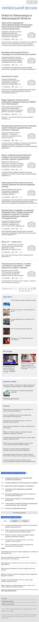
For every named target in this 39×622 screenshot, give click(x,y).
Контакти (4, 598)
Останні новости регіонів (13, 473)
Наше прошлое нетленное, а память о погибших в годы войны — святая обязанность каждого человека (16, 266)
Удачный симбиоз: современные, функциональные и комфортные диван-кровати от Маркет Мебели (19, 385)
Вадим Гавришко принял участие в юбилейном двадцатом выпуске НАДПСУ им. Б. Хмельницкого (19, 102)
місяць (25, 521)
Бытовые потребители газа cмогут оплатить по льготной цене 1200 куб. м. (20, 495)
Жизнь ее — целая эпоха (12, 242)
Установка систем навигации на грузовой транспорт (18, 490)
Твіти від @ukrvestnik (8, 591)
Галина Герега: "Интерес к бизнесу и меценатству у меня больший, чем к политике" (21, 504)
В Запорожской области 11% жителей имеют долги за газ (19, 499)
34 (34, 288)
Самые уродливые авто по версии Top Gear (22, 320)
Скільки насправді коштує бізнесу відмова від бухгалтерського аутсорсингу (17, 415)
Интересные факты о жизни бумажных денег (23, 310)
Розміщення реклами (8, 601)
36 (22, 291)
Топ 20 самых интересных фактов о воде (23, 300)
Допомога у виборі (9, 381)
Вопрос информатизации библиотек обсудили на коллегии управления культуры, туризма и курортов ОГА (16, 157)
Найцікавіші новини (11, 517)
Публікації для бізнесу (11, 399)
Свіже (3, 548)
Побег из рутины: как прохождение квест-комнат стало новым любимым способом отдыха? (18, 443)
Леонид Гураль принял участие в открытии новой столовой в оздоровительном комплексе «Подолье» (19, 128)
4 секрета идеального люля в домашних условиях (21, 483)
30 (22, 288)
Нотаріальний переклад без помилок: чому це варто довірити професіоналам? (19, 438)
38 (28, 291)
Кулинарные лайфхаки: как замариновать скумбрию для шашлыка (18, 478)
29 (19, 288)
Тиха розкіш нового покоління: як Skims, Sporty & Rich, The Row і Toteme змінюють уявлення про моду (19, 455)
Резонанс (6, 406)
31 (25, 288)
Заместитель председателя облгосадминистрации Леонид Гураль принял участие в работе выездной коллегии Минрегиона (17, 26)
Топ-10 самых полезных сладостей (21, 329)
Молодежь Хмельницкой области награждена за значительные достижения (19, 53)
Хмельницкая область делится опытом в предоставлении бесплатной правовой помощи (18, 184)
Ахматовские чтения (10, 76)
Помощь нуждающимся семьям (15, 508)
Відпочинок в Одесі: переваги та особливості (19, 486)
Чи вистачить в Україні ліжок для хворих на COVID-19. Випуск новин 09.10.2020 (28, 366)
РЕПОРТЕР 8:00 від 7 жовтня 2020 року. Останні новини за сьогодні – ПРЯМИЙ (9, 369)
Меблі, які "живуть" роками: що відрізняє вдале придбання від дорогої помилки (17, 432)
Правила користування (8, 604)
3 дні (5, 521)
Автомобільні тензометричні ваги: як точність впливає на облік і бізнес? (17, 421)
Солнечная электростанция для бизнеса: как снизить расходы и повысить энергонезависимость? (19, 460)
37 (25, 291)
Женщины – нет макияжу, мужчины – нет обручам (22, 338)
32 (28, 288)
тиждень (14, 521)
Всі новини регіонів (19, 513)
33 (31, 288)
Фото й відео (7, 351)
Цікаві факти (7, 297)
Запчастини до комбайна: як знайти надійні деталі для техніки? (19, 427)
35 (19, 291)
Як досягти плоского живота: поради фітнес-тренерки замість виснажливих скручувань (16, 449)
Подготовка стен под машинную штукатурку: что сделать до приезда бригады (18, 410)
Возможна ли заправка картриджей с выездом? (22, 391)
